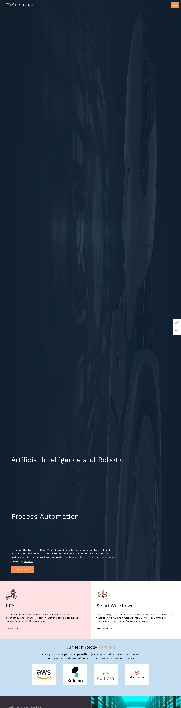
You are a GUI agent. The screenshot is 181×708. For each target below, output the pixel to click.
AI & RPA (28, 561)
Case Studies (21, 569)
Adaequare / (17, 561)
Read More (12, 628)
